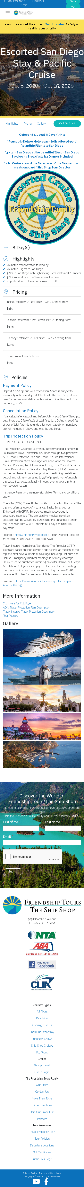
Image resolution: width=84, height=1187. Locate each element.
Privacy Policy (30, 1173)
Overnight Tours (42, 1025)
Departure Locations (42, 1145)
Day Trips (42, 1018)
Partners (42, 1119)
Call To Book (67, 123)
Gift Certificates (42, 1152)
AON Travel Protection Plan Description (26, 607)
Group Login (42, 1072)
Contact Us (42, 1091)
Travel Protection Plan (42, 1131)
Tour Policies (10, 615)
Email (7, 836)
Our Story (42, 1084)
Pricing (27, 123)
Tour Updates (54, 24)
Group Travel (42, 1065)
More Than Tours (42, 1098)
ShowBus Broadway (42, 1032)
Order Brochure (42, 1105)
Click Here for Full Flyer (17, 603)
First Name (10, 822)
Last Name (52, 822)
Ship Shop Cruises (42, 1045)
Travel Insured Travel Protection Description (29, 611)
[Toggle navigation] (7, 12)
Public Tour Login (42, 1159)
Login (73, 6)
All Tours (42, 1011)
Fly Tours (42, 1052)
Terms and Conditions (50, 1173)
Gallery (41, 123)
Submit (13, 871)
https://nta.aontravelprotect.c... (33, 534)
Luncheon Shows (42, 1038)
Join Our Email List (42, 1112)
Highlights (12, 123)
